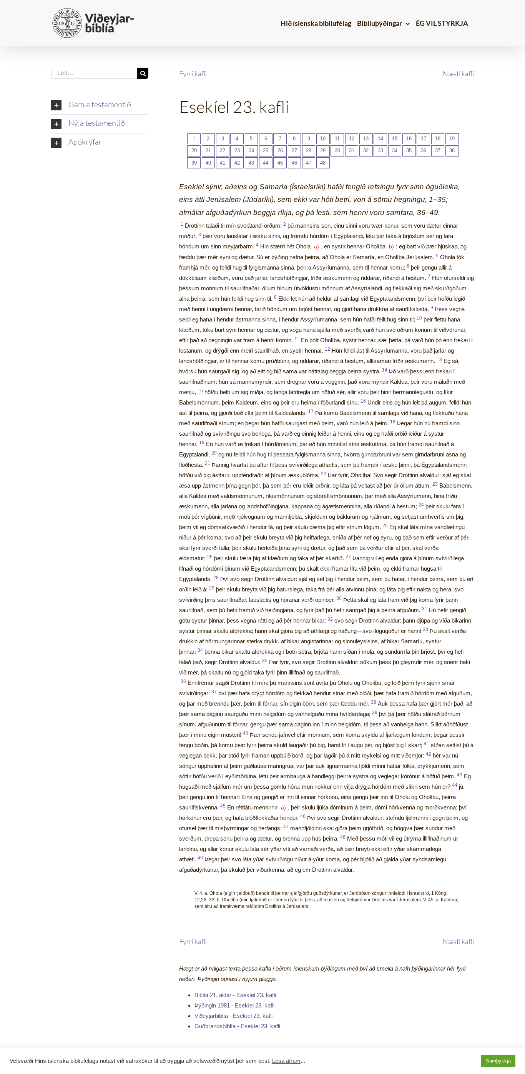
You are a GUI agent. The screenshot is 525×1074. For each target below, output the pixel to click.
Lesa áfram (286, 1061)
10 (323, 139)
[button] (99, 105)
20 (194, 150)
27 (294, 150)
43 (251, 163)
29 (323, 150)
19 (452, 139)
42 (237, 163)
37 (437, 150)
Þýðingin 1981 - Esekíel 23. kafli (234, 1005)
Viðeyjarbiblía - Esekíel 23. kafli (233, 1015)
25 (265, 150)
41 (222, 163)
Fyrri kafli (193, 73)
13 (366, 139)
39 (194, 163)
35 (409, 150)
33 (380, 150)
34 (394, 150)
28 (308, 150)
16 (409, 139)
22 (222, 150)
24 (251, 150)
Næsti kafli (458, 73)
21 (208, 150)
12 (351, 139)
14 (380, 139)
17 (423, 139)
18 (437, 139)
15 (394, 139)
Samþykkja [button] (498, 1061)
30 (337, 150)
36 (423, 150)
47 (308, 163)
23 (237, 150)
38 (452, 150)
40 (208, 163)
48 (323, 163)
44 (265, 163)
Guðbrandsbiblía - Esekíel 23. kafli (237, 1026)
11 (337, 139)
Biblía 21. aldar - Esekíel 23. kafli (235, 995)
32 (366, 150)
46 (294, 163)
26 (280, 150)
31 (351, 150)
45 (280, 163)
